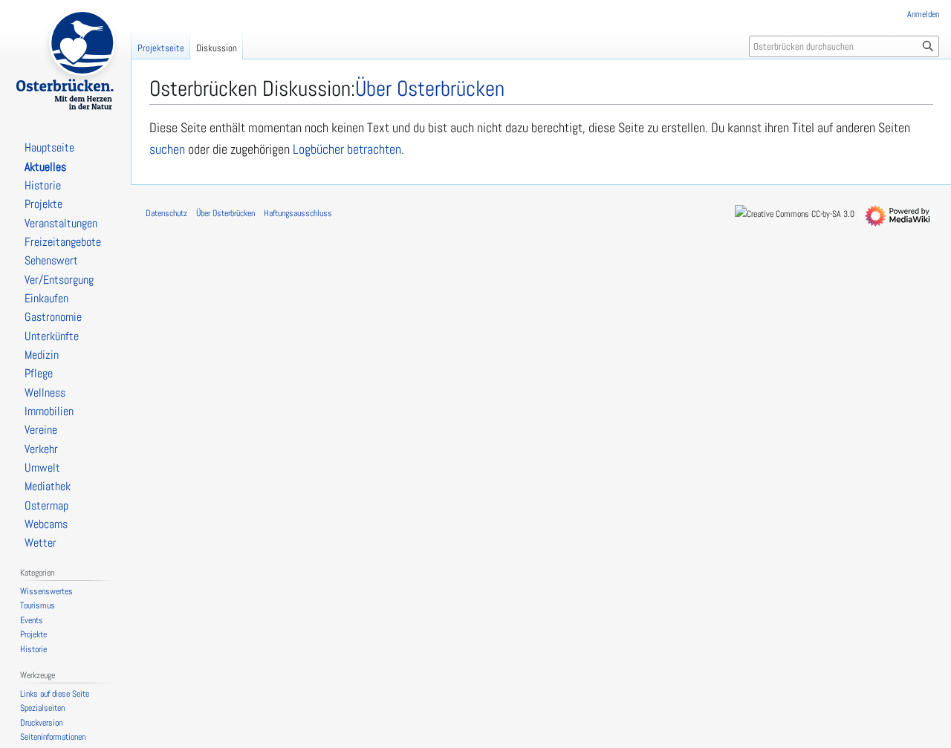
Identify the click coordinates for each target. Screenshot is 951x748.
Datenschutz (166, 213)
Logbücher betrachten (347, 148)
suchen (167, 148)
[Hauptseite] (65, 59)
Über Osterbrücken (225, 213)
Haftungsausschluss (298, 213)
